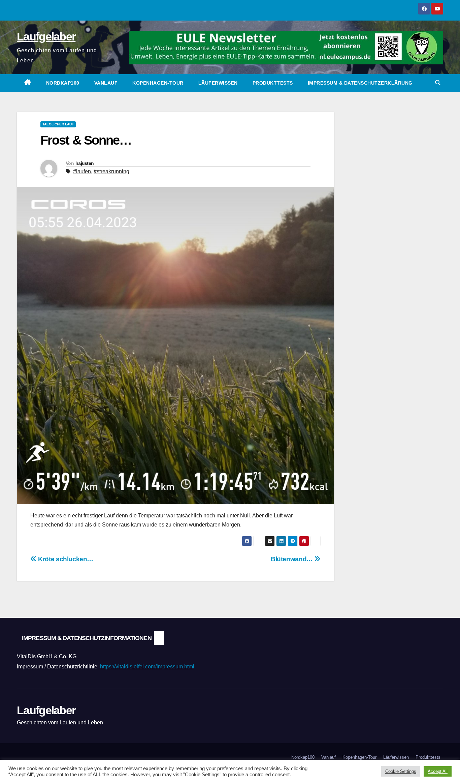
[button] (437, 83)
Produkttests (273, 83)
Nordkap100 (62, 83)
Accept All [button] (438, 771)
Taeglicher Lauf (58, 124)
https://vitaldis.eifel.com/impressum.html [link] (147, 666)
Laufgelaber (46, 36)
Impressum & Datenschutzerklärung (360, 83)
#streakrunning (111, 171)
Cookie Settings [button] (400, 771)
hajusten (84, 163)
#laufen (82, 171)
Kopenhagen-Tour (158, 83)
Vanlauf (106, 83)
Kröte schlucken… (65, 559)
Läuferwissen (218, 83)
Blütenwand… (292, 559)
